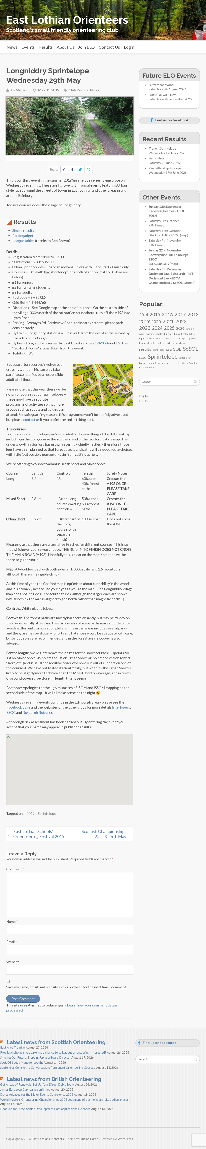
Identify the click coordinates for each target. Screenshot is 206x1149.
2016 (167, 314)
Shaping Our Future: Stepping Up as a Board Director (35, 1057)
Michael (22, 90)
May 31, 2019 (48, 90)
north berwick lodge (176, 343)
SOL (177, 349)
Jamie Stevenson (154, 338)
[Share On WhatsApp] (88, 169)
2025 (169, 328)
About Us (65, 47)
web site (149, 367)
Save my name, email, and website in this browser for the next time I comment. (66, 987)
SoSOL (190, 348)
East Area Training (12, 1047)
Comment (15, 869)
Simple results (23, 230)
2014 (143, 314)
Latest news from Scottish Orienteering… (58, 1042)
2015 (155, 314)
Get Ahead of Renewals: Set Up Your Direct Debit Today (37, 1084)
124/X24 (101, 343)
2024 (157, 328)
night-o (160, 343)
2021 (168, 321)
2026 (180, 328)
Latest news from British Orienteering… (55, 1079)
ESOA (177, 334)
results (145, 349)
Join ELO (86, 47)
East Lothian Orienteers (67, 19)
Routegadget (22, 235)
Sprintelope (47, 813)
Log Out (144, 401)
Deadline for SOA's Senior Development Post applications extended (45, 1109)
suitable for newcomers (160, 363)
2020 (156, 321)
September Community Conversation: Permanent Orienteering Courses (48, 1067)
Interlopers (121, 707)
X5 (117, 343)
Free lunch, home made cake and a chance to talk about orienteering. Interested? (53, 1052)
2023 (144, 328)
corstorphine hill (164, 334)
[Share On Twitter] (80, 169)
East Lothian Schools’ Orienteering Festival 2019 (35, 834)
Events (28, 47)
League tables (23, 240)
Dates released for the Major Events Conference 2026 (36, 1094)
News (12, 47)
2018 (193, 314)
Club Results (79, 90)
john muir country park (176, 338)
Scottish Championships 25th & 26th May (107, 834)
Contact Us (109, 47)
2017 (180, 314)
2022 (181, 321)
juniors (192, 338)
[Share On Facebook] (72, 169)
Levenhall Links (147, 343)
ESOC (10, 712)
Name (12, 921)
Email (11, 941)
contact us (31, 419)
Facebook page (18, 707)
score (155, 349)
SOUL (142, 357)
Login (129, 47)
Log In (143, 396)
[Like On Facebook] (64, 169)
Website (13, 962)
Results (46, 47)
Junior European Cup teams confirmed (25, 1089)
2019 (30, 813)
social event (166, 349)
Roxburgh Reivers (37, 712)
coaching (150, 334)
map (161, 225)
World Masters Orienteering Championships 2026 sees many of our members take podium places (64, 1099)
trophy (177, 363)
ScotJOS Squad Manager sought (21, 1062)
